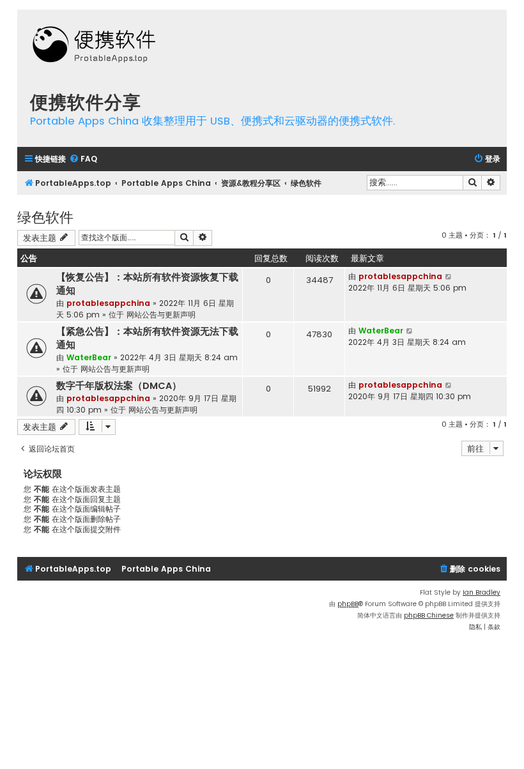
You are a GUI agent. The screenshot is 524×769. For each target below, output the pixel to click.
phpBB (347, 604)
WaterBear (88, 357)
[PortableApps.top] (93, 46)
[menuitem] (83, 159)
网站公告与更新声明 (161, 314)
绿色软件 (45, 216)
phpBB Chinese (429, 615)
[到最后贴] (449, 276)
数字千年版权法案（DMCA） (118, 385)
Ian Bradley (481, 592)
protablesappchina (108, 303)
